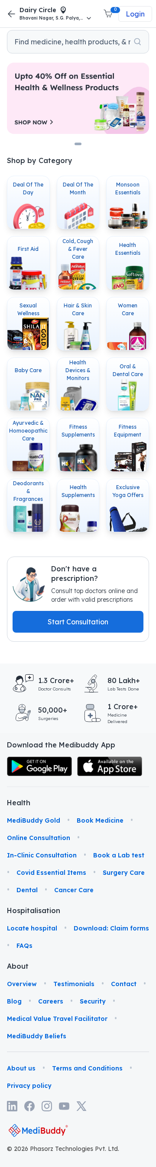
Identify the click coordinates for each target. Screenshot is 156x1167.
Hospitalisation (17, 910)
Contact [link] (123, 984)
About (17, 966)
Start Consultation (78, 621)
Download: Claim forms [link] (111, 928)
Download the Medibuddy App (61, 744)
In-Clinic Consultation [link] (42, 855)
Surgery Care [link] (124, 873)
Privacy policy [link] (29, 1086)
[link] (39, 766)
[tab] (78, 144)
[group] (78, 42)
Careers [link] (50, 1001)
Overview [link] (22, 984)
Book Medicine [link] (100, 820)
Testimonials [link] (73, 984)
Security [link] (93, 1001)
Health (17, 802)
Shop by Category (39, 160)
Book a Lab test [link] (118, 855)
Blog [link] (14, 1001)
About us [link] (21, 1068)
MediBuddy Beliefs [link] (36, 1036)
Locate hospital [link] (32, 928)
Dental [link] (27, 890)
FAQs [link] (24, 946)
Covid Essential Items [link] (51, 873)
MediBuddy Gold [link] (33, 820)
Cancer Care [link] (74, 890)
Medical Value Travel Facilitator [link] (57, 1019)
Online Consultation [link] (38, 838)
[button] (109, 13)
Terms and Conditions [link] (87, 1068)
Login (135, 14)
